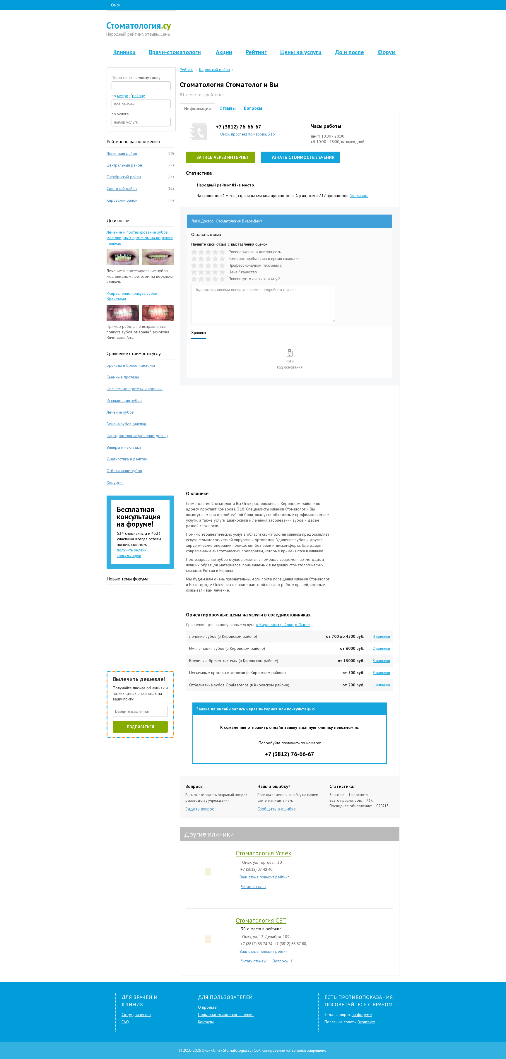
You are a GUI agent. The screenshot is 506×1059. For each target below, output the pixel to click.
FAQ (125, 1021)
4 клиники (381, 636)
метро (122, 95)
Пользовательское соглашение (226, 1014)
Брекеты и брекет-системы (131, 365)
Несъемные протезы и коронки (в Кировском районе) (237, 672)
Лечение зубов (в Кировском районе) (223, 636)
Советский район (122, 188)
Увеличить (359, 195)
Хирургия (115, 482)
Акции (224, 52)
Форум (386, 52)
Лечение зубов (120, 412)
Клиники (124, 52)
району (138, 95)
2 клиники (381, 648)
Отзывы (227, 108)
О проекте (207, 1007)
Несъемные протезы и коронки (135, 388)
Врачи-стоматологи (175, 52)
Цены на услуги (301, 52)
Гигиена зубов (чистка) (126, 423)
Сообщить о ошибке (276, 809)
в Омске (302, 624)
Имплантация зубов (124, 400)
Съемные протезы (123, 377)
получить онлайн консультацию (131, 552)
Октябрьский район (124, 176)
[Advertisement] (289, 29)
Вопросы (253, 108)
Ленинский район (122, 153)
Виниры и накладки (124, 447)
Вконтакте (366, 1021)
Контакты (206, 1021)
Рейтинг (256, 52)
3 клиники (381, 660)
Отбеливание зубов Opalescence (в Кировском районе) (239, 685)
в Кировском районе (274, 624)
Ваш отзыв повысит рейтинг (264, 877)
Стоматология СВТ (261, 920)
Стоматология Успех (263, 853)
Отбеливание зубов (124, 470)
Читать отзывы (253, 886)
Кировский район (122, 200)
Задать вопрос (199, 809)
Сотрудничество (136, 1014)
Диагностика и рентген (127, 459)
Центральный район (124, 165)
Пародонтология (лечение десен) (137, 435)
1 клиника (381, 685)
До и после (349, 52)
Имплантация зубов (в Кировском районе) (227, 648)
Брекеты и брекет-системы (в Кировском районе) (233, 660)
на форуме (362, 1014)
